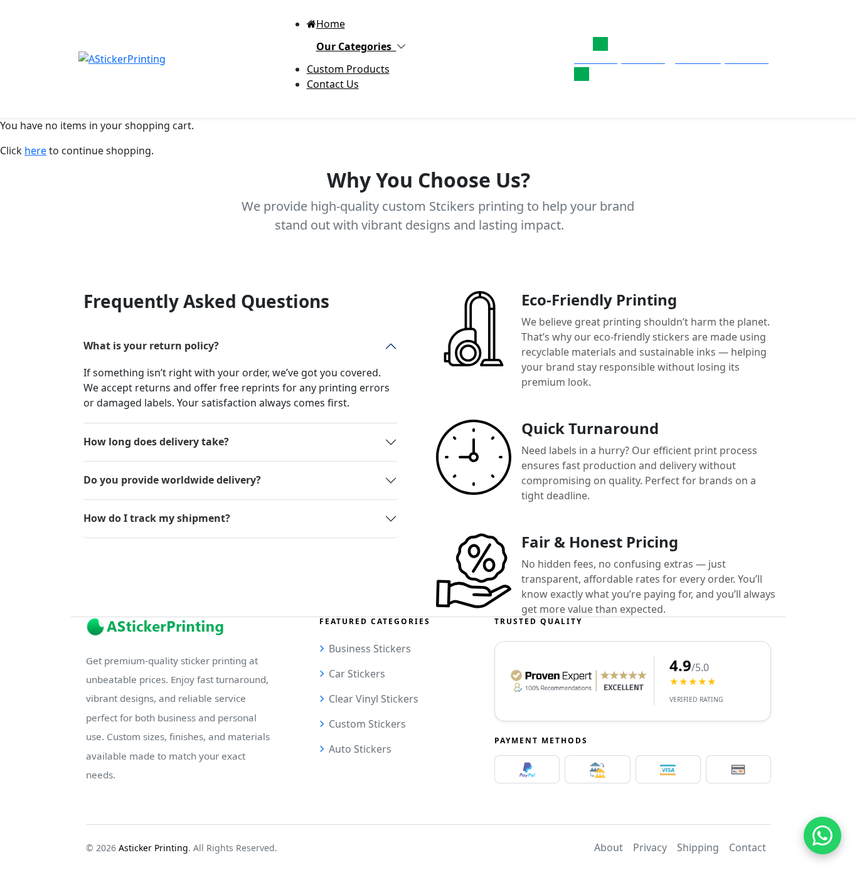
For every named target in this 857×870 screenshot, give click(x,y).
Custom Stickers (367, 724)
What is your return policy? (151, 346)
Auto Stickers (360, 749)
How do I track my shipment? (156, 518)
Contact (747, 847)
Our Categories (356, 46)
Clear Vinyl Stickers (373, 699)
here (35, 150)
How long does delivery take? (156, 441)
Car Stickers (357, 674)
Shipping (698, 847)
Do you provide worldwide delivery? (172, 480)
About (608, 847)
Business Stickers (370, 648)
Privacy (650, 847)
